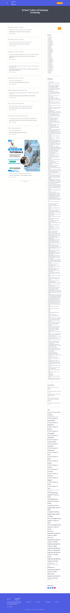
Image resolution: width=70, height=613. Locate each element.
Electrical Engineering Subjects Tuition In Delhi (54, 521)
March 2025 (50, 48)
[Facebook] (48, 588)
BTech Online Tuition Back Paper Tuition (54, 184)
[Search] (59, 28)
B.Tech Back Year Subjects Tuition (53, 126)
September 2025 (50, 44)
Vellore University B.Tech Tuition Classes (54, 378)
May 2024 (49, 56)
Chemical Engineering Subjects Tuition (54, 195)
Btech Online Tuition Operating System (54, 185)
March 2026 (50, 40)
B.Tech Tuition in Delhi (51, 152)
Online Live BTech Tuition (52, 346)
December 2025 (50, 42)
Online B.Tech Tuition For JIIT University (54, 322)
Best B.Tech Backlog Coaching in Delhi (15, 130)
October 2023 (50, 62)
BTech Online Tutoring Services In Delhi (54, 186)
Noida (49, 310)
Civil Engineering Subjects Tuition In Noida (53, 501)
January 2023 (50, 65)
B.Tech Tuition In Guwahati (52, 445)
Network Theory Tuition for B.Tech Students (24, 42)
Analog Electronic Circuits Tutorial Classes (54, 107)
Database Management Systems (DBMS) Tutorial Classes (28, 92)
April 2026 (49, 39)
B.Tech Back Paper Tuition (28, 29)
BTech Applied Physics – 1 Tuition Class (54, 180)
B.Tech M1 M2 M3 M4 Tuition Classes (54, 132)
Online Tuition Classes (51, 351)
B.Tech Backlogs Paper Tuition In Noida (54, 129)
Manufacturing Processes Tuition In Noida (54, 294)
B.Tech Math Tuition (50, 415)
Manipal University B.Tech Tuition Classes (54, 290)
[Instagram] (55, 588)
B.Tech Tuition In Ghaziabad (52, 436)
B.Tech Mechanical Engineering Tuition (52, 416)
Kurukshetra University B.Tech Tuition (54, 277)
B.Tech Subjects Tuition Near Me (53, 146)
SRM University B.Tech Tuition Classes (54, 361)
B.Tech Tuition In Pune (52, 487)
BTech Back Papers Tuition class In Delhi (54, 181)
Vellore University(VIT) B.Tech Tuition (54, 379)
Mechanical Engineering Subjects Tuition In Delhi (53, 570)
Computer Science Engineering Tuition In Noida (53, 514)
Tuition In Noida (50, 373)
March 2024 (50, 57)
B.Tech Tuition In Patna (52, 483)
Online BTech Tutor (12, 173)
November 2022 (50, 67)
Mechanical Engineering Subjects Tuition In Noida (53, 576)
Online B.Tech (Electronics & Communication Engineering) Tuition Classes (54, 315)
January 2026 (50, 41)
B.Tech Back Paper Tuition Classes (53, 121)
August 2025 (50, 45)
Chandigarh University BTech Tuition (53, 194)
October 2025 (50, 43)
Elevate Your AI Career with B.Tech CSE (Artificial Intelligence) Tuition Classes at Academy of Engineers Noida (54, 235)
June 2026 (49, 38)
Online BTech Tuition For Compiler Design (54, 336)
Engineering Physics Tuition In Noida (53, 255)
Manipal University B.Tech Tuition (53, 289)
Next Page (26, 181)
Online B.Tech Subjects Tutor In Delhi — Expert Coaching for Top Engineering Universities (24, 69)
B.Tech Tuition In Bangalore (52, 424)
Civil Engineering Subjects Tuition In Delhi (53, 495)
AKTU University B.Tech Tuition (53, 87)
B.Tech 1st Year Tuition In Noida (53, 113)
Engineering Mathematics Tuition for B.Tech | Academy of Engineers (28, 54)
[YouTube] (10, 606)
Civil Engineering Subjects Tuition (53, 197)
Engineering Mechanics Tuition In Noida (54, 252)
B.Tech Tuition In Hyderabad (52, 449)
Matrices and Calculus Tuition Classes (54, 300)
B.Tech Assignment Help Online (53, 117)
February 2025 (50, 49)
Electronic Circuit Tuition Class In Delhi (54, 233)
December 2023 (50, 60)
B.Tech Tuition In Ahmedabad (52, 419)
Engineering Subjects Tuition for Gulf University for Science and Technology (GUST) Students (54, 257)
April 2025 (49, 47)
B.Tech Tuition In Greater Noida (52, 441)
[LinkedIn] (52, 588)
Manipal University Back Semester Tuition (54, 291)
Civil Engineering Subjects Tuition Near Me (54, 198)
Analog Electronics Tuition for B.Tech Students (16, 29)
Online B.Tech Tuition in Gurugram (53, 323)
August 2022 (50, 70)
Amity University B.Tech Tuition (53, 97)
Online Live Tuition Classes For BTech (54, 348)
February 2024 (50, 58)
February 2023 (50, 64)
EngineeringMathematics (50, 562)
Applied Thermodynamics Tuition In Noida (54, 112)
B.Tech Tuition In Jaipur (52, 458)
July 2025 (49, 46)
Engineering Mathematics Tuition (52, 563)
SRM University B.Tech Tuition (53, 360)
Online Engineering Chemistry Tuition (54, 344)
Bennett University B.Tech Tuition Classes (54, 169)
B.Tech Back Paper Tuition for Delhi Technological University (27, 118)
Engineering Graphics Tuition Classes (54, 237)
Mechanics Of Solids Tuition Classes (53, 303)
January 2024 (50, 59)
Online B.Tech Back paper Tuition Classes (54, 317)
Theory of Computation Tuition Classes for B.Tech (23, 173)
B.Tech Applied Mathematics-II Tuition (54, 114)
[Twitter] (50, 588)
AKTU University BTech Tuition (53, 91)
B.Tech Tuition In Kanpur (52, 462)
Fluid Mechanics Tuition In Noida (53, 263)
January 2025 (50, 50)
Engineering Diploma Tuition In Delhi (53, 545)
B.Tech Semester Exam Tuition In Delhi (54, 143)
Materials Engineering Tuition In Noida (54, 299)
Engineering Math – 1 (51, 238)
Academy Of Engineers (35, 609)
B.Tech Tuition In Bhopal (52, 428)
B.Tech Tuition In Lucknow (52, 470)
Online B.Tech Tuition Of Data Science (54, 326)
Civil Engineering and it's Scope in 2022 (54, 196)
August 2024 (50, 52)
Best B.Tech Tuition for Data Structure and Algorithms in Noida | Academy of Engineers (54, 177)
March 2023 (50, 63)
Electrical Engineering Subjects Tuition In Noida (54, 527)
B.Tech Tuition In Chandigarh (52, 432)
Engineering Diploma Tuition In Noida (54, 560)
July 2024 (49, 53)
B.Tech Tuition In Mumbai (52, 475)
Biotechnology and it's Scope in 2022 (54, 179)
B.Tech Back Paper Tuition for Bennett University (25, 106)
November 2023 (50, 61)
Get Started (60, 3)
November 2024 (50, 51)
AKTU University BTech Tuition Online (54, 92)
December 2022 (50, 66)
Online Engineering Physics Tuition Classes (54, 345)
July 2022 (49, 71)
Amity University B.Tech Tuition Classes (54, 98)
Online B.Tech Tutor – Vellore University (54, 333)
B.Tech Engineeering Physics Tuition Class (54, 131)
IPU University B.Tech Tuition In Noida (54, 272)
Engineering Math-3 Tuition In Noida (53, 239)
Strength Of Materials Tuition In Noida (54, 362)
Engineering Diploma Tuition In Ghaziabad (53, 549)
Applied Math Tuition (51, 110)
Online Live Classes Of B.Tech (52, 347)
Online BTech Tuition (50, 579)
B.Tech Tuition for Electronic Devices (54, 149)
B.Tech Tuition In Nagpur (52, 479)
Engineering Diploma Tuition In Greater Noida (53, 554)
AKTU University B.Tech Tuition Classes (54, 88)
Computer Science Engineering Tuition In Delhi (54, 508)
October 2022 (50, 68)
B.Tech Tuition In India (52, 453)
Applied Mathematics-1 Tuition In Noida (54, 111)
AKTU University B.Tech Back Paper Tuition (15, 80)
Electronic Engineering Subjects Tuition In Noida (53, 540)
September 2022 (50, 69)
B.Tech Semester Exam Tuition (14, 92)
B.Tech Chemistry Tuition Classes (53, 130)
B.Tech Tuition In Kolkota (52, 466)
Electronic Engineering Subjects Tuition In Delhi (53, 533)
